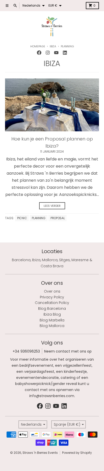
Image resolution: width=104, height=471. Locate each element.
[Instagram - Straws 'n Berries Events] (47, 52)
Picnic (22, 218)
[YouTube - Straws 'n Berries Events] (56, 52)
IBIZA (53, 46)
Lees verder (52, 206)
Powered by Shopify (77, 452)
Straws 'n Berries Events (40, 452)
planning (38, 218)
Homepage (37, 46)
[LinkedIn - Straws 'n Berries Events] (65, 52)
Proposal (57, 218)
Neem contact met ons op (68, 351)
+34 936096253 (26, 351)
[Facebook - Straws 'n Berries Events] (39, 52)
